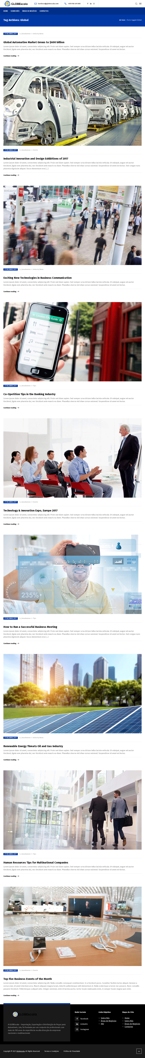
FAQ (102, 1024)
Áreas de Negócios (108, 1021)
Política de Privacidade (72, 1051)
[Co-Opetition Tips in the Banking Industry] (72, 341)
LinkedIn (84, 1024)
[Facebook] (88, 4)
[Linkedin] (91, 4)
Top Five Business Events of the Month (27, 979)
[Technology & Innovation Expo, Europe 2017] (72, 458)
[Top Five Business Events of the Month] (72, 926)
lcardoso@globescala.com (48, 4)
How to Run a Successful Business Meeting (30, 626)
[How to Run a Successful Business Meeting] (72, 574)
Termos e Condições (51, 1051)
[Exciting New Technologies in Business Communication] (72, 225)
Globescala (20, 1051)
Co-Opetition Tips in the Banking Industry (29, 394)
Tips (34, 386)
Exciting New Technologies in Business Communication (37, 277)
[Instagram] (94, 4)
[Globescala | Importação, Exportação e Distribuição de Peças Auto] (15, 3)
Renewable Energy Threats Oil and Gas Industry (33, 746)
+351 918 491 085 (74, 4)
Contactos (129, 1027)
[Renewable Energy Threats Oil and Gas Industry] (72, 693)
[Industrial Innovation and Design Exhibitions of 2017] (72, 106)
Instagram (84, 1029)
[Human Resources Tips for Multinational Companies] (72, 810)
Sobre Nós (105, 1018)
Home (127, 1018)
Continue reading (9, 56)
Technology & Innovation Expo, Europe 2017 (30, 510)
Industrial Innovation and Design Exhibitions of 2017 (35, 158)
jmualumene (26, 34)
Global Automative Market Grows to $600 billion (33, 42)
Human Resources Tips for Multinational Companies (35, 862)
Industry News (38, 34)
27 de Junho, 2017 (11, 34)
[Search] (136, 4)
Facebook (84, 1019)
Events (35, 150)
